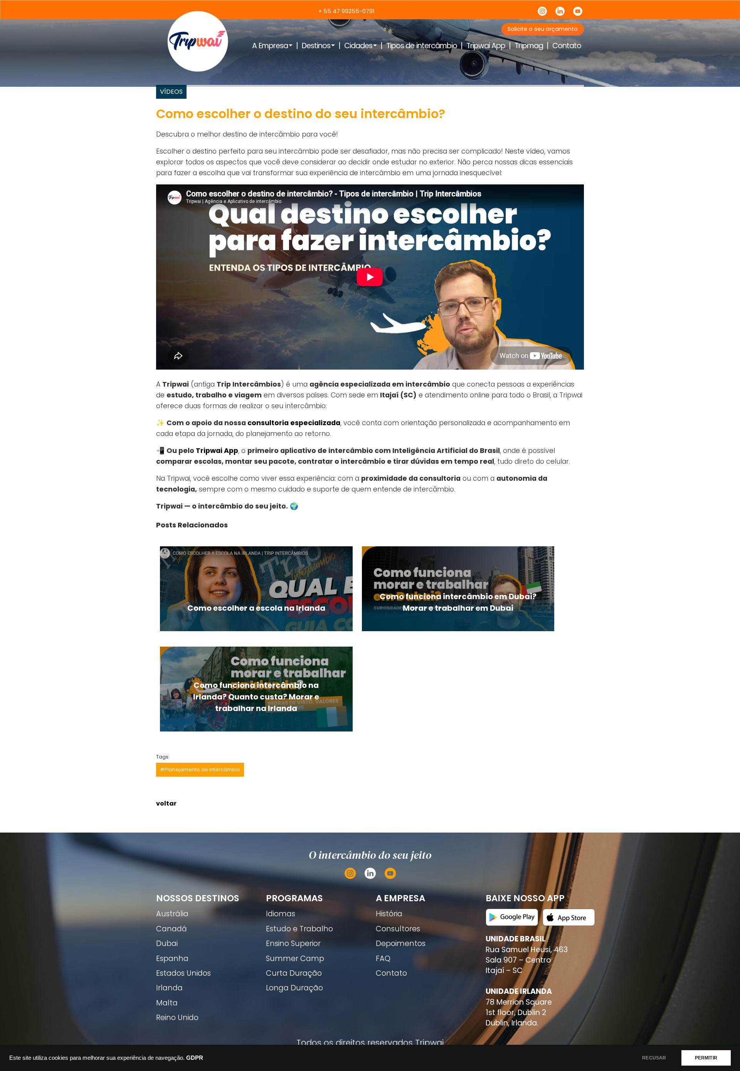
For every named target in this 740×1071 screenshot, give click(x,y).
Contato (566, 46)
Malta (167, 1003)
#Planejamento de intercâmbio (200, 769)
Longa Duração (294, 988)
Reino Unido (177, 1017)
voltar (166, 803)
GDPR (194, 1058)
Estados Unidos (183, 973)
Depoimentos (401, 943)
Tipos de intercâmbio (421, 46)
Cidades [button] (358, 46)
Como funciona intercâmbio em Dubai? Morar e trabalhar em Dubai (458, 602)
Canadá (171, 929)
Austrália (172, 914)
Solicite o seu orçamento (543, 29)
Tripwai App (485, 46)
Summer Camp (295, 958)
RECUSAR (654, 1058)
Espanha (172, 958)
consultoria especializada (293, 422)
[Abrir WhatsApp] (720, 1051)
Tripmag (529, 46)
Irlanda (169, 988)
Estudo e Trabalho (299, 929)
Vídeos (171, 91)
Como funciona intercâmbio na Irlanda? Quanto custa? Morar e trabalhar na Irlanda (256, 697)
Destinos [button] (316, 46)
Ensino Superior (293, 943)
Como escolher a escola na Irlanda (256, 608)
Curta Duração (294, 973)
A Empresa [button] (270, 46)
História (389, 914)
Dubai (167, 943)
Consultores (398, 929)
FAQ (383, 958)
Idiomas (280, 914)
